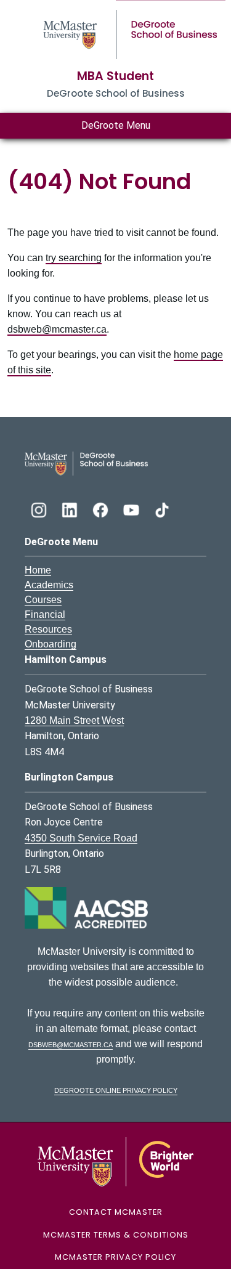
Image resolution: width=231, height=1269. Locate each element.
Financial (45, 614)
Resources (48, 629)
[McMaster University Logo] (115, 1161)
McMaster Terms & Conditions (115, 1235)
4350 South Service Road (81, 838)
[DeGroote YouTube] (132, 508)
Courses (43, 599)
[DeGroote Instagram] (40, 508)
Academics (49, 585)
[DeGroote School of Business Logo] (86, 463)
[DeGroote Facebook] (101, 508)
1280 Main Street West (74, 720)
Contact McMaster (116, 1212)
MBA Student (115, 76)
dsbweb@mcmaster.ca (57, 329)
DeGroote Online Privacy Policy (115, 1089)
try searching (74, 258)
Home (38, 570)
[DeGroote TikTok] (162, 508)
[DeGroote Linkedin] (70, 508)
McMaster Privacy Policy (115, 1257)
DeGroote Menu (115, 125)
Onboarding (50, 644)
